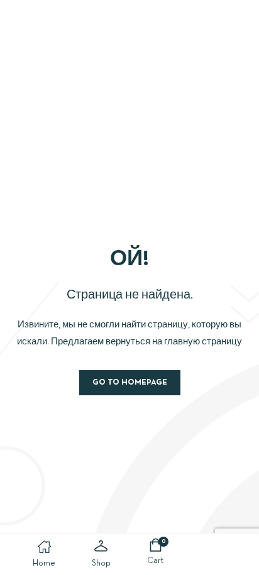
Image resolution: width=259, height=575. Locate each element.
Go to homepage (129, 382)
